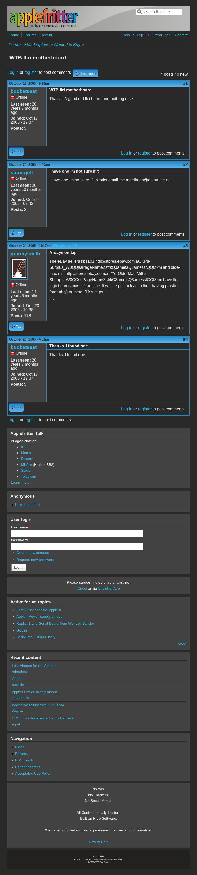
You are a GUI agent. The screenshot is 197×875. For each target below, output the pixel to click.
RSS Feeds (24, 760)
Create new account (32, 553)
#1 (185, 83)
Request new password (35, 560)
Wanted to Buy (67, 45)
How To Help (133, 35)
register (31, 72)
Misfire (26, 464)
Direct (82, 588)
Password (20, 540)
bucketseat (24, 91)
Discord (27, 459)
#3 (185, 246)
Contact (181, 35)
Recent (46, 35)
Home (14, 35)
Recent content (27, 504)
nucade (18, 685)
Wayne (17, 711)
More (182, 644)
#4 (185, 339)
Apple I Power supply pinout (39, 616)
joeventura (20, 698)
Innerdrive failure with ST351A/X (38, 705)
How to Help (99, 842)
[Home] (44, 26)
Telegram (28, 476)
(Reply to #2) (65, 246)
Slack (25, 470)
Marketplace (38, 45)
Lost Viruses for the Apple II (38, 610)
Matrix (26, 453)
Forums (30, 35)
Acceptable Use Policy (33, 773)
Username (21, 527)
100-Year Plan (159, 35)
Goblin (21, 630)
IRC (24, 447)
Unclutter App (109, 588)
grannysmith (25, 253)
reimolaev (20, 672)
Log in (13, 72)
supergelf (22, 172)
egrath (17, 724)
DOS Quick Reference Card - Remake (43, 718)
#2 (185, 164)
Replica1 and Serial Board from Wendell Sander (55, 623)
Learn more (20, 482)
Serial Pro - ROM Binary (35, 637)
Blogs (19, 747)
